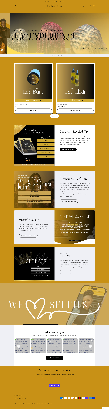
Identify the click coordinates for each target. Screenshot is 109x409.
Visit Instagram (54, 358)
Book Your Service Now (69, 201)
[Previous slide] (46, 55)
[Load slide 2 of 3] (53, 56)
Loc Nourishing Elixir (62, 104)
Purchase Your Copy (68, 149)
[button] (15, 6)
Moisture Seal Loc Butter (21, 104)
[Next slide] (58, 55)
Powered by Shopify (31, 403)
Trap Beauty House (22, 403)
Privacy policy (40, 403)
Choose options (75, 110)
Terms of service (48, 403)
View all (54, 116)
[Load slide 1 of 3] (50, 56)
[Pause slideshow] (62, 55)
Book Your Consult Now (28, 236)
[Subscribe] (66, 379)
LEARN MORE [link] (65, 272)
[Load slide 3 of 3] (55, 56)
